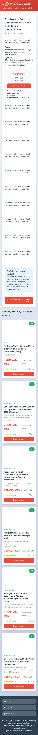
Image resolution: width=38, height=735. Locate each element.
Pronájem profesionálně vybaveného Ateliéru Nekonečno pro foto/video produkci (16, 597)
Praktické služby (17, 33)
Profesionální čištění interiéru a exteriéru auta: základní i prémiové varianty (19, 349)
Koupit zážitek (20, 86)
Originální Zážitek (20, 3)
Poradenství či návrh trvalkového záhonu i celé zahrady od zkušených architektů (16, 476)
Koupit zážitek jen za (20, 300)
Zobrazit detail (20, 374)
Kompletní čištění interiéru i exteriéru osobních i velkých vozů (17, 535)
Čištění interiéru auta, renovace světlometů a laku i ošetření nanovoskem (19, 661)
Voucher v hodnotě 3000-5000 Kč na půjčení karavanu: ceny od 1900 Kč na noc (19, 409)
